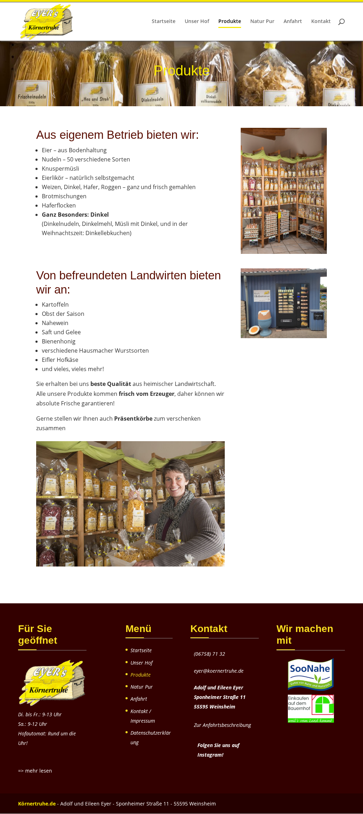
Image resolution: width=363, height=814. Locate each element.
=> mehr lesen (35, 770)
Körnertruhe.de (37, 803)
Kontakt (321, 21)
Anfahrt (293, 21)
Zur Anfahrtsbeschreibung (222, 725)
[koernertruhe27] (130, 564)
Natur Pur (262, 21)
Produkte (229, 21)
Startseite (163, 21)
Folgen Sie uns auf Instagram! (218, 750)
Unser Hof (197, 21)
